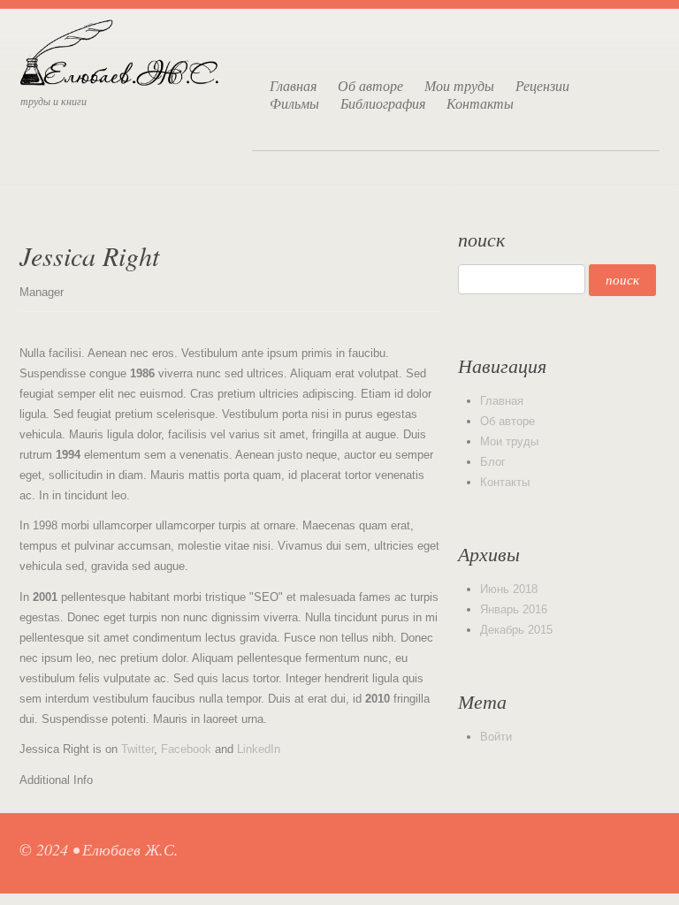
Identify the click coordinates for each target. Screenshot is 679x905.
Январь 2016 (513, 609)
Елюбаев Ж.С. (130, 849)
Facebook (186, 749)
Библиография (382, 103)
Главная (293, 86)
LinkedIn (258, 749)
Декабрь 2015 (516, 629)
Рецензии (542, 86)
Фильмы (294, 103)
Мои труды (459, 86)
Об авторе (370, 86)
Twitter (137, 749)
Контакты (480, 103)
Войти (496, 736)
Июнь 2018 (509, 589)
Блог (493, 461)
